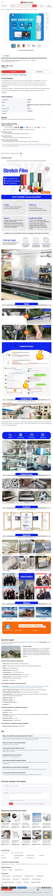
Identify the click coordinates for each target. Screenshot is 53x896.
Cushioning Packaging (18, 855)
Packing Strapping (30, 857)
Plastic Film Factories (17, 876)
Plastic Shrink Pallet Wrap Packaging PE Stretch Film (47, 825)
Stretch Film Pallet (25, 879)
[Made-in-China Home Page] (26, 2)
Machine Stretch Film (29, 686)
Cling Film (4, 869)
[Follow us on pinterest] (50, 887)
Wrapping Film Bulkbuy (35, 882)
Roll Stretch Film (16, 879)
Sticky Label (41, 855)
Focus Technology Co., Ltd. (17, 892)
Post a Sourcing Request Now (37, 803)
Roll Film (10, 869)
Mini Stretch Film (38, 686)
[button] (2, 2)
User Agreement (33, 892)
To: (7, 789)
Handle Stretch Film (20, 686)
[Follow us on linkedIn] (38, 889)
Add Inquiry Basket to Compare (27, 50)
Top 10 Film (19, 882)
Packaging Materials (19, 9)
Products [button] (13, 5)
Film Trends (26, 882)
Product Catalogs (19, 852)
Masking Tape (45, 686)
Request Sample (23, 74)
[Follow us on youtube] (48, 887)
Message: (6, 792)
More (2, 884)
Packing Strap (39, 687)
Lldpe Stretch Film (34, 9)
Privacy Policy (46, 892)
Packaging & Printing (9, 9)
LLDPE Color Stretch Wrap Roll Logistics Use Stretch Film (47, 842)
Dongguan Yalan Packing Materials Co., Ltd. (13, 60)
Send (11, 803)
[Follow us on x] (44, 887)
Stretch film (3, 857)
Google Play (12, 887)
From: (7, 786)
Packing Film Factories (28, 876)
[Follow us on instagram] (46, 887)
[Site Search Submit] (34, 5)
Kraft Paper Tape (14, 687)
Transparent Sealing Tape (30, 687)
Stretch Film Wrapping (36, 879)
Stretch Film (27, 9)
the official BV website (31, 642)
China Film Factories (6, 876)
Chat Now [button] (40, 71)
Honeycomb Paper (30, 855)
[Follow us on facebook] (42, 887)
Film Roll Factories (39, 876)
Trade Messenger (22, 887)
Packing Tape (16, 857)
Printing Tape (21, 687)
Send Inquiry (14, 71)
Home (2, 9)
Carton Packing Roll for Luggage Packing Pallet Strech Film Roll (26, 842)
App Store (4, 887)
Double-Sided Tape (7, 687)
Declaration (40, 892)
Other (2, 855)
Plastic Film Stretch (6, 879)
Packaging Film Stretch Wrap (8, 882)
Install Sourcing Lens (7, 889)
